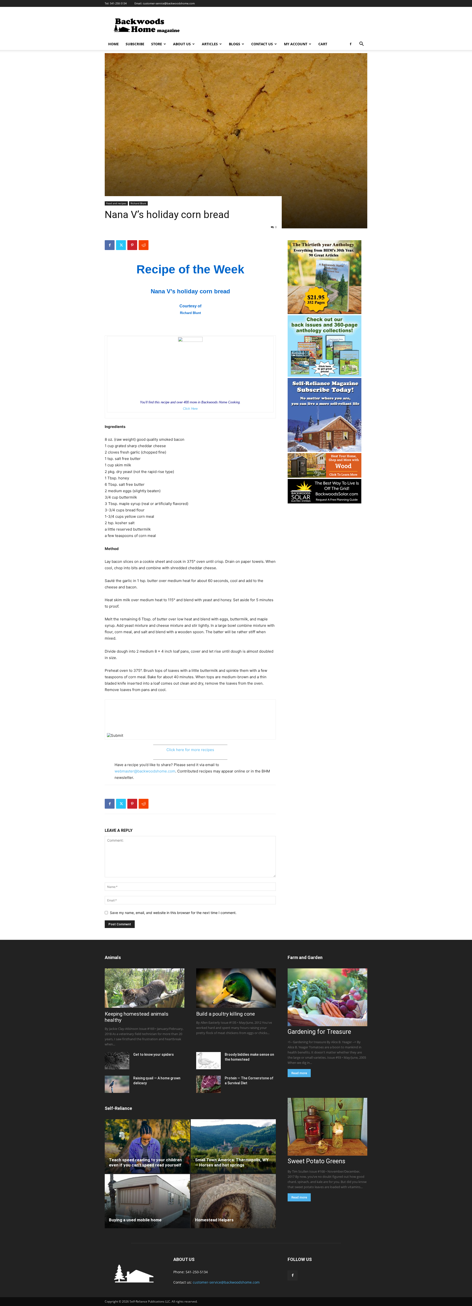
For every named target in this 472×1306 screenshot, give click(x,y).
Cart (322, 44)
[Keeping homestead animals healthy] (144, 988)
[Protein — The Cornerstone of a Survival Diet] (208, 1084)
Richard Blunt (138, 203)
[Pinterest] (132, 245)
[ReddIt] (143, 245)
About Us (182, 44)
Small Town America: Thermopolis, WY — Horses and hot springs (231, 1162)
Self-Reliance (118, 1108)
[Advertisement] (277, 25)
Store (156, 44)
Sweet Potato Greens (316, 1161)
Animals (113, 957)
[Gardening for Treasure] (327, 997)
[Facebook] (350, 44)
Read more (299, 1073)
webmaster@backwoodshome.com (145, 771)
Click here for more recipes (190, 749)
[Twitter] (121, 245)
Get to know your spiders (153, 1054)
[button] (361, 44)
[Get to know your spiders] (117, 1060)
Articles (210, 44)
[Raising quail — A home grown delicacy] (117, 1084)
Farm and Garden (305, 957)
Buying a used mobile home (135, 1219)
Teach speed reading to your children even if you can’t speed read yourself (145, 1162)
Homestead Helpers (214, 1219)
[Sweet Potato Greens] (327, 1127)
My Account (295, 44)
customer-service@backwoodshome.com (169, 3)
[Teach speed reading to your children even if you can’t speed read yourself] (147, 1146)
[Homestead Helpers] (233, 1201)
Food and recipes (116, 203)
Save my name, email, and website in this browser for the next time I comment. (173, 913)
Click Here (190, 408)
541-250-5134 (118, 3)
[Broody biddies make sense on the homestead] (208, 1060)
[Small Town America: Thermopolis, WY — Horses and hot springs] (233, 1146)
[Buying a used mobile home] (147, 1201)
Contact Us (262, 44)
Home (113, 44)
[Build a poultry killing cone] (236, 988)
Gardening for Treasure (319, 1031)
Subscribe (135, 44)
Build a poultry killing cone (225, 1014)
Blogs (234, 44)
